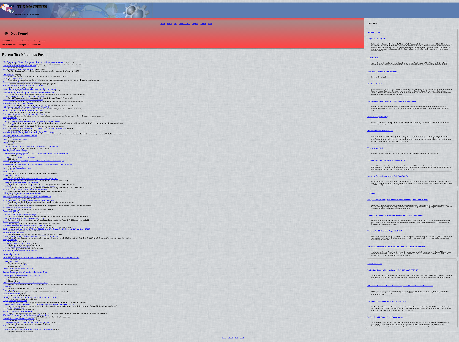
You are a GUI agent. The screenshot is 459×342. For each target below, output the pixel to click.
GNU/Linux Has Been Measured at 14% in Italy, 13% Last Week (25, 283)
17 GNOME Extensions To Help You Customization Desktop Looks (26, 315)
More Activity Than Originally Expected (382, 71)
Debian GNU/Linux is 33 (11, 294)
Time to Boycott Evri (375, 148)
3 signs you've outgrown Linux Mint (15, 301)
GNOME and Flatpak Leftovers (14, 143)
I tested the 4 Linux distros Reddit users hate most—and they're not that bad (29, 89)
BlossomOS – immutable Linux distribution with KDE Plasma (24, 114)
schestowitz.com (374, 32)
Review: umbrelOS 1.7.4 (11, 211)
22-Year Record (373, 57)
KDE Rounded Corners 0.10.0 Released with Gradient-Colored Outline (27, 107)
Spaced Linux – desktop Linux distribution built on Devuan (23, 110)
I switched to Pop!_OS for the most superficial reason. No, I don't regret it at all (30, 179)
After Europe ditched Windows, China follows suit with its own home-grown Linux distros (33, 62)
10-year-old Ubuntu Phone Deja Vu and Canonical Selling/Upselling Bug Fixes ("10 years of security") (38, 164)
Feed (210, 24)
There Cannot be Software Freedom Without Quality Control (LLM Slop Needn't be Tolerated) (35, 128)
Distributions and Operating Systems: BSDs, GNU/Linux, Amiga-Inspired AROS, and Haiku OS (36, 154)
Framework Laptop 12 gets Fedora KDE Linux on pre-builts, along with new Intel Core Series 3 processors (39, 304)
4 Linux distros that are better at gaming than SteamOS (22, 193)
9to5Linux (372, 193)
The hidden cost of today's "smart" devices (18, 103)
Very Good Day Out (374, 84)
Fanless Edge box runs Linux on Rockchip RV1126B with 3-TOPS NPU (393, 270)
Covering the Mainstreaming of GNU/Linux (17, 125)
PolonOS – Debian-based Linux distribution (18, 204)
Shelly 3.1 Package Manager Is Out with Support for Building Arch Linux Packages (397, 200)
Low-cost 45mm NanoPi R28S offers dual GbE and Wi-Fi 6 (388, 301)
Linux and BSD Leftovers (11, 254)
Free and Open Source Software (14, 308)
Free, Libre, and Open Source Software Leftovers (20, 136)
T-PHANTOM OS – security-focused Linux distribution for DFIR (25, 189)
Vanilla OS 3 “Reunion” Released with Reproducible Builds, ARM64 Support (395, 215)
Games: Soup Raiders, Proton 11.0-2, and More (19, 66)
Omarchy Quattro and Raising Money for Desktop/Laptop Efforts (25, 272)
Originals (195, 24)
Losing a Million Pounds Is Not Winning (16, 243)
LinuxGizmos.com (375, 264)
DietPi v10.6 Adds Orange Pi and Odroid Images (385, 317)
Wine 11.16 (7, 286)
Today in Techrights (10, 118)
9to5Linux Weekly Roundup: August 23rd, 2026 (384, 231)
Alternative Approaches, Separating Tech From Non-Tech (388, 176)
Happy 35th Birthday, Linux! (12, 78)
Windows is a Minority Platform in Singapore (18, 319)
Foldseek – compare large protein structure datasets (21, 182)
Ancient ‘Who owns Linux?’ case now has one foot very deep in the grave (28, 200)
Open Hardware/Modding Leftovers (15, 150)
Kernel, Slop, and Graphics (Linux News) (17, 168)
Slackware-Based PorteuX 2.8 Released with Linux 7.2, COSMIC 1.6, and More (396, 246)
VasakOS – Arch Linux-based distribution (17, 207)
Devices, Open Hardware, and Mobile (16, 265)
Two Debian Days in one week (13, 233)
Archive (203, 24)
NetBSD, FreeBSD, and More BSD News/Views (19, 157)
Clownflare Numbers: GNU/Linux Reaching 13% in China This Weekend (27, 329)
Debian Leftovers (9, 279)
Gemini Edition (184, 24)
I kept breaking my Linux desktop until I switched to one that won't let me (28, 93)
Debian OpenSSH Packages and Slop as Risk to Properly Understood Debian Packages (33, 161)
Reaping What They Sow (376, 38)
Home (163, 24)
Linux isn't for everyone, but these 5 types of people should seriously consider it (30, 297)
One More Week (8, 75)
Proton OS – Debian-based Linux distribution (18, 311)
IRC (175, 24)
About (169, 24)
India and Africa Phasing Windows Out (16, 247)
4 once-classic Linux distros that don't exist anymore (21, 82)
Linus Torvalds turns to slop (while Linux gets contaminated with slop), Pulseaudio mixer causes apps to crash (41, 258)
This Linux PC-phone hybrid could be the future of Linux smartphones (27, 197)
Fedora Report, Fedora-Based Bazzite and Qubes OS (21, 276)
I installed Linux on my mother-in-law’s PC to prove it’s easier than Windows (29, 186)
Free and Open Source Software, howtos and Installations (23, 85)
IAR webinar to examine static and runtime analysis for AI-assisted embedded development (400, 286)
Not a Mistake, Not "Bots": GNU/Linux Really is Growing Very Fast (26, 322)
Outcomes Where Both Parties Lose (380, 131)
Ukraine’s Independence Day (377, 117)
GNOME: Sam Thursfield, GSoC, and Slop (18, 268)
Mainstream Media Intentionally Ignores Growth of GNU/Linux (24, 225)
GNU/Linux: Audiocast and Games (15, 139)
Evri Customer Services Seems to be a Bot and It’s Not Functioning (391, 101)
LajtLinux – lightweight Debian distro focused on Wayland (23, 100)
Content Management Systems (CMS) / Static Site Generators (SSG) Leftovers (30, 146)
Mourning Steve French (11, 222)
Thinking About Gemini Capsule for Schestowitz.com (386, 160)
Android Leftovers (9, 171)
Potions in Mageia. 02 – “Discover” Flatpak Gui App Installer (24, 96)
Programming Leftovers (11, 175)
